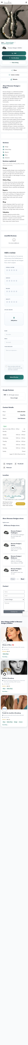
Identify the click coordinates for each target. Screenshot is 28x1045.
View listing (5, 656)
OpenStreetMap (16, 496)
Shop (4, 688)
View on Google (14, 398)
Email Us (22, 415)
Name (5, 330)
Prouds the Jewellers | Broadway (11, 713)
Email (5, 338)
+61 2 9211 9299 (6, 684)
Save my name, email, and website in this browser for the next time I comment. (15, 368)
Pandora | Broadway (8, 678)
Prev (12, 579)
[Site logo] (8, 2)
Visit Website (21, 418)
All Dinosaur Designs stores (11, 525)
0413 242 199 (6, 649)
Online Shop (9, 688)
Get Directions (20, 503)
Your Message (8, 346)
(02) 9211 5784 (6, 717)
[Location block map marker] (13, 488)
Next (22, 579)
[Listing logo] (4, 48)
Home (2, 42)
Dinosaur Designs (10, 42)
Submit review (14, 377)
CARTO (12, 497)
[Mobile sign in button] (26, 2)
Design (15, 722)
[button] (14, 489)
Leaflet (8, 496)
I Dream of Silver (7, 645)
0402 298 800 (21, 411)
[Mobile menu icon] (2, 2)
